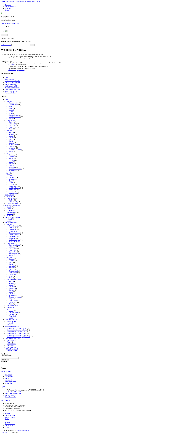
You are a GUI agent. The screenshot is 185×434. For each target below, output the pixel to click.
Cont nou (3, 23)
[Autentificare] (6, 31)
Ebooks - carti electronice (12, 217)
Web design (8, 375)
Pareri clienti (8, 8)
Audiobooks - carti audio (12, 205)
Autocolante (8, 383)
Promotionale (9, 376)
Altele (8, 174)
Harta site (7, 413)
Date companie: (5, 400)
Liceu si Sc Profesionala (13, 279)
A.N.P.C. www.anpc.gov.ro (13, 392)
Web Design (4, 432)
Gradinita (9, 101)
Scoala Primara (10, 243)
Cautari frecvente (10, 415)
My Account (20, 70)
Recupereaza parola (13, 23)
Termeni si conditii (10, 397)
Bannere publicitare (10, 382)
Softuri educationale (11, 222)
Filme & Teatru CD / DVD (13, 338)
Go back (11, 64)
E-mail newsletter (6, 356)
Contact (7, 10)
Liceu (8, 153)
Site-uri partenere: (6, 371)
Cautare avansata (6, 45)
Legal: (3, 387)
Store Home (12, 70)
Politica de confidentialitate (13, 393)
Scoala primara (10, 120)
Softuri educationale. (23, 430)
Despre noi (8, 5)
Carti (6, 99)
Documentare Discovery (12, 326)
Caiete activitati (9, 195)
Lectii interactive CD (11, 319)
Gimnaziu (9, 130)
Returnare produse (10, 6)
